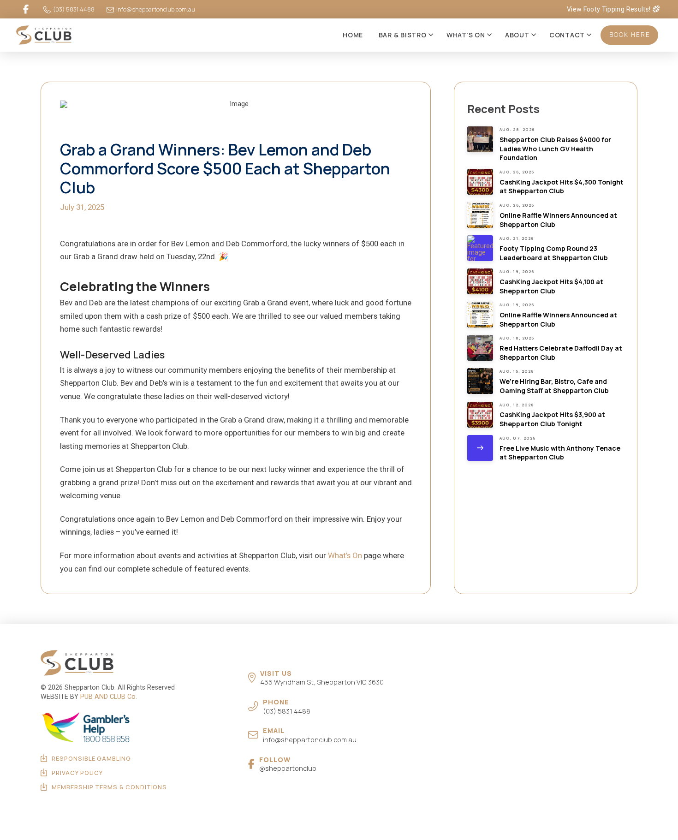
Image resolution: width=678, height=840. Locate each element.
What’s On (345, 555)
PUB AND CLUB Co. (108, 697)
